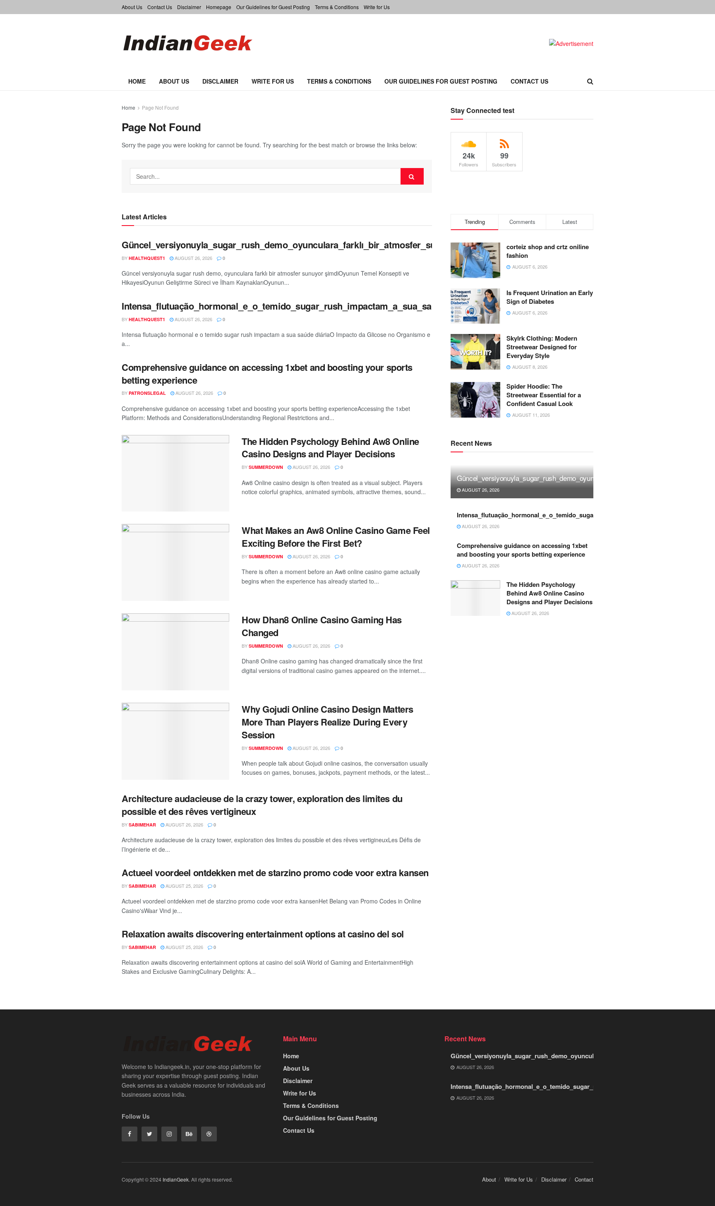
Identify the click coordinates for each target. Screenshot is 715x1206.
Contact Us (159, 6)
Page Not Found (160, 107)
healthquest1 (147, 258)
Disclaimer (189, 6)
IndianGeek (176, 1179)
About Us (132, 6)
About (489, 1179)
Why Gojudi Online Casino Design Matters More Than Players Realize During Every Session (327, 721)
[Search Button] (412, 176)
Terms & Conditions (337, 6)
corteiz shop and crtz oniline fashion (547, 251)
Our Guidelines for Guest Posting (273, 6)
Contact (584, 1179)
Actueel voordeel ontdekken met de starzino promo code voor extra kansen (275, 872)
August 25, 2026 (183, 885)
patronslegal (147, 393)
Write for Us (377, 6)
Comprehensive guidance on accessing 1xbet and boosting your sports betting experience (267, 373)
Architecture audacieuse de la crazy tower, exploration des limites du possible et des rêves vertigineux (262, 805)
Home (137, 81)
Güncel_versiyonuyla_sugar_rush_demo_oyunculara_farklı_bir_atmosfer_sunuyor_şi (296, 244)
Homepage (218, 6)
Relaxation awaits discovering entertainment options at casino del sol (263, 933)
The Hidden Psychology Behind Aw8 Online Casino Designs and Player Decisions (330, 448)
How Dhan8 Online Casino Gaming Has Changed (322, 626)
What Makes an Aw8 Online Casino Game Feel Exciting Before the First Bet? (336, 537)
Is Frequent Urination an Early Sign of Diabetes (549, 297)
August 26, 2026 (192, 258)
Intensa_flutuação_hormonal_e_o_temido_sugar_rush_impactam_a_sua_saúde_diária (298, 305)
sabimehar (142, 825)
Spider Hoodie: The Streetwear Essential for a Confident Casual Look (543, 395)
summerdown (266, 467)
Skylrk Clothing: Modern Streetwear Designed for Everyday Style (541, 347)
